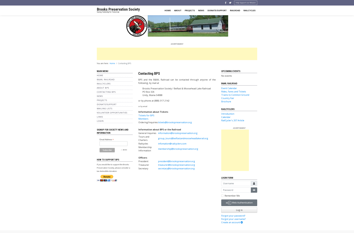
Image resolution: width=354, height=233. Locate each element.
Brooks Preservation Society (118, 9)
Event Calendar (229, 88)
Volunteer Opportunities (112, 112)
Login (100, 121)
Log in (239, 210)
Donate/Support (217, 10)
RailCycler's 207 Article (232, 120)
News (201, 10)
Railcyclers (104, 83)
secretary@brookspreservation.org (176, 168)
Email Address (107, 139)
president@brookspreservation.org (176, 161)
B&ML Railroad (106, 79)
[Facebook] (225, 2)
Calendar (226, 117)
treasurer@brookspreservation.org (176, 164)
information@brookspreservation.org (177, 133)
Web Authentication (242, 202)
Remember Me (232, 195)
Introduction (227, 113)
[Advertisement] (177, 54)
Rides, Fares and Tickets (233, 91)
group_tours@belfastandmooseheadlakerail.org (183, 138)
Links (100, 116)
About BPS (103, 87)
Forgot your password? (233, 215)
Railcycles (250, 10)
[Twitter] (230, 2)
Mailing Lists (104, 108)
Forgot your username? (233, 219)
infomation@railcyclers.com (172, 143)
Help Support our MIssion (246, 3)
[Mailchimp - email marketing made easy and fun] (123, 150)
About (177, 10)
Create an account (231, 222)
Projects (190, 10)
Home (168, 10)
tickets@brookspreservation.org (175, 122)
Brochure (226, 101)
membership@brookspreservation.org (178, 148)
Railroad (235, 10)
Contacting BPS (106, 92)
